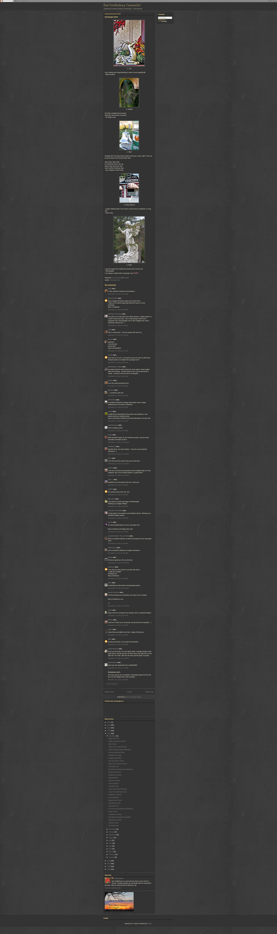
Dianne (110, 339)
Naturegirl (111, 499)
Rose (109, 458)
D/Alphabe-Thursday (114, 794)
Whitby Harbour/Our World (116, 741)
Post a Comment (112, 684)
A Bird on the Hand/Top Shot (117, 747)
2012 (109, 733)
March (111, 851)
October (111, 832)
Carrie (110, 629)
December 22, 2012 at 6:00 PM (118, 518)
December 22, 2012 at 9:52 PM (118, 553)
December (112, 736)
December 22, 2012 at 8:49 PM (118, 543)
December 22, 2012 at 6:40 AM (118, 325)
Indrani (110, 380)
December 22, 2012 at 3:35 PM (118, 494)
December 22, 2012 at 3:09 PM (118, 485)
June (110, 843)
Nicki (109, 582)
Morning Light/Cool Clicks (116, 752)
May (110, 846)
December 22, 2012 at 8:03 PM (118, 532)
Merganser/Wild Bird (114, 758)
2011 (109, 861)
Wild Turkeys (112, 744)
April (110, 849)
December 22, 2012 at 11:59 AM (118, 463)
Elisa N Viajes (112, 298)
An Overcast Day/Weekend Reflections (120, 809)
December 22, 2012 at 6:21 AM (118, 294)
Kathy (110, 435)
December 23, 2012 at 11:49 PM (118, 658)
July (110, 840)
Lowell (110, 355)
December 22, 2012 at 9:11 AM (118, 407)
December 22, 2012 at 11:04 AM (118, 454)
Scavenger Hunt (115, 280)
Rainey (110, 620)
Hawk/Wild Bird (113, 778)
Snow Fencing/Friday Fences (117, 792)
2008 (109, 869)
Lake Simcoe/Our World (116, 761)
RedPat (110, 489)
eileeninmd (112, 400)
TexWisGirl (112, 446)
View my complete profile (113, 888)
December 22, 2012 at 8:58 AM (118, 386)
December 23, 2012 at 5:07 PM (118, 615)
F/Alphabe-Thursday (114, 755)
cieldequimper (113, 425)
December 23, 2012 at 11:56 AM (118, 588)
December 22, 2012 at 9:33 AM (118, 421)
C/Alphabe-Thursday (114, 814)
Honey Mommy (113, 649)
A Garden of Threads (115, 510)
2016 (109, 722)
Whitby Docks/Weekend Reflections (119, 749)
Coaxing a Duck (113, 823)
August (111, 837)
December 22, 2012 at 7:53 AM (118, 335)
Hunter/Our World (114, 780)
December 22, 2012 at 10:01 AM (118, 442)
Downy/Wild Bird (113, 797)
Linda (110, 610)
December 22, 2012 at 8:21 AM (118, 351)
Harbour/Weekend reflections (117, 789)
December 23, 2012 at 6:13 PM (118, 644)
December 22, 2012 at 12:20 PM (118, 475)
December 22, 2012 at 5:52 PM (118, 506)
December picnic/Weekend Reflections (120, 769)
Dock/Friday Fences (114, 772)
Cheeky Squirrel (113, 783)
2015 (109, 725)
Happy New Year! (113, 738)
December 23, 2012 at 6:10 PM (118, 635)
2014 (109, 728)
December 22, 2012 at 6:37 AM (118, 310)
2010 (109, 863)
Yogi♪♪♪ (110, 479)
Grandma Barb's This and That (118, 536)
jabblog (110, 468)
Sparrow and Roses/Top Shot (117, 763)
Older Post (149, 692)
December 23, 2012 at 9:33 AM (118, 578)
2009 (109, 866)
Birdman (111, 390)
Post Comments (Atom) (133, 697)
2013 (109, 730)
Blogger (149, 923)
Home (129, 692)
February (112, 854)
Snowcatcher (112, 662)
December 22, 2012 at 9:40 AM (118, 430)
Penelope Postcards (115, 314)
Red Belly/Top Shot (114, 803)
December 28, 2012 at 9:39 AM (118, 679)
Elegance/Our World (114, 800)
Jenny (110, 411)
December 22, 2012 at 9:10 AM (118, 395)
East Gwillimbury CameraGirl (122, 5)
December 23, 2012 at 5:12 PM (118, 625)
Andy (110, 288)
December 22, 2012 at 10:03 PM (118, 563)
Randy (110, 557)
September (112, 835)
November (112, 829)
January (111, 857)
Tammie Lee (112, 547)
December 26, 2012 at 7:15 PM (118, 668)
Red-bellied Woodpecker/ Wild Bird (119, 817)
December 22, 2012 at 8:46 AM (118, 362)
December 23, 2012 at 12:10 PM (118, 606)
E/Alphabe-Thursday (114, 775)
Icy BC (110, 522)
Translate (164, 21)
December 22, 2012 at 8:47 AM (118, 376)
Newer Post (109, 692)
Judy (110, 329)
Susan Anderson (113, 592)
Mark (109, 639)
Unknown (111, 567)
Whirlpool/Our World (114, 820)
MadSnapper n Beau (115, 366)
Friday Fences (112, 811)
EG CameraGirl (118, 878)
